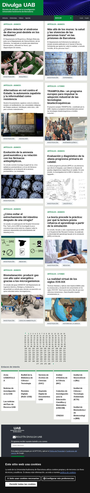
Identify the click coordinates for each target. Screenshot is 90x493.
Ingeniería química (70, 142)
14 (61, 334)
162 (53, 359)
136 (37, 355)
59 (28, 342)
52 (49, 340)
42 (62, 338)
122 (25, 353)
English (87, 18)
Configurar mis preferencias (60, 478)
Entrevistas (13, 18)
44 (25, 340)
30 (25, 338)
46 (31, 340)
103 (37, 348)
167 (29, 361)
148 (41, 357)
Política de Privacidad (56, 451)
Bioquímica (23, 77)
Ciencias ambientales (27, 321)
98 (62, 346)
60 (31, 342)
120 (60, 351)
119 (56, 351)
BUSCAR (58, 18)
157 (33, 359)
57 (65, 340)
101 (29, 348)
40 (55, 338)
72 (25, 344)
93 (46, 346)
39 (52, 338)
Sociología (23, 139)
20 (37, 336)
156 (29, 359)
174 (56, 361)
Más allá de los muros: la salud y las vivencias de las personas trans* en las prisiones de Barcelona (66, 34)
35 (40, 338)
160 (45, 359)
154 (64, 357)
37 (46, 338)
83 (59, 344)
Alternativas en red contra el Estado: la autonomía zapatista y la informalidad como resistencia (22, 95)
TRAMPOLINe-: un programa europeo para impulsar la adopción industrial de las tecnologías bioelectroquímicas (64, 97)
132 (64, 353)
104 (41, 348)
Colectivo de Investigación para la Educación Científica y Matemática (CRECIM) (62, 399)
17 (28, 336)
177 (37, 364)
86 (25, 346)
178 (41, 364)
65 (46, 342)
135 (33, 355)
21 (40, 336)
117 (49, 351)
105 (45, 348)
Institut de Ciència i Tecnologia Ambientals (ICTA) (79, 394)
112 (29, 351)
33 (34, 338)
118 (52, 351)
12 (55, 334)
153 (60, 357)
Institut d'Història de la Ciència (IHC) (61, 379)
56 (62, 340)
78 (43, 344)
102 (33, 348)
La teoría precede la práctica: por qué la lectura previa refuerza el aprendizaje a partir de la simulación (65, 221)
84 (62, 344)
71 (65, 342)
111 (25, 351)
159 (41, 359)
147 (37, 357)
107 (53, 348)
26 (55, 336)
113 (33, 351)
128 (49, 353)
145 (29, 357)
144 (25, 357)
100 (25, 348)
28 (62, 336)
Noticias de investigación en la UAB (9, 391)
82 (55, 344)
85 (65, 344)
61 (34, 342)
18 (31, 336)
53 (52, 340)
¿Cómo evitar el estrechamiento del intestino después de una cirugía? (21, 217)
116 (45, 351)
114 (37, 351)
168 (33, 361)
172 (49, 361)
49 (40, 340)
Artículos (5, 18)
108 (56, 348)
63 (40, 342)
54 (55, 340)
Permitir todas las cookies (22, 484)
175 (60, 361)
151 (53, 357)
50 (43, 340)
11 (52, 334)
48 (37, 340)
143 (64, 355)
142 (60, 355)
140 (53, 355)
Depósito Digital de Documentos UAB (44, 395)
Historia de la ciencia (71, 323)
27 (59, 336)
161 (49, 359)
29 (65, 336)
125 (37, 353)
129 (53, 353)
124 (33, 353)
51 (46, 340)
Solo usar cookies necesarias (24, 478)
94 (49, 346)
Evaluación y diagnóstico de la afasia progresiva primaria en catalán (65, 159)
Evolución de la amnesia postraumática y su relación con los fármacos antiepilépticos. (20, 157)
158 (37, 359)
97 (59, 346)
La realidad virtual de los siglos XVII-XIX (62, 280)
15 (64, 334)
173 (53, 361)
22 (43, 336)
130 (56, 353)
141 (56, 355)
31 (28, 338)
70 (62, 342)
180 (49, 364)
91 (40, 346)
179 (45, 364)
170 (41, 361)
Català (81, 18)
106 (49, 348)
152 (56, 357)
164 (60, 359)
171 (45, 361)
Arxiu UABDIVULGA (9, 378)
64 (43, 342)
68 (55, 342)
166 (25, 361)
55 (59, 340)
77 (40, 344)
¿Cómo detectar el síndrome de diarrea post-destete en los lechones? (21, 32)
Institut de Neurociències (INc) (79, 378)
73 (28, 344)
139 (49, 355)
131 (60, 353)
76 (37, 344)
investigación (9, 77)
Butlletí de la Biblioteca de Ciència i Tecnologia (27, 379)
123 (29, 353)
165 (64, 359)
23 (46, 336)
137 (41, 355)
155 (25, 359)
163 (56, 359)
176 (64, 361)
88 (31, 346)
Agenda (27, 18)
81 (52, 344)
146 (33, 357)
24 (49, 336)
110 (64, 348)
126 (41, 353)
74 (31, 344)
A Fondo (61, 86)
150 (49, 357)
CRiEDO (60, 416)
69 (59, 342)
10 (49, 334)
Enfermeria (67, 78)
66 (49, 342)
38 (49, 338)
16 (25, 336)
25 (52, 336)
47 (34, 340)
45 (28, 340)
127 (45, 353)
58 (25, 342)
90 (37, 346)
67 (52, 342)
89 (34, 346)
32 (31, 338)
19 (34, 336)
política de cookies (68, 472)
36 (43, 338)
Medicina (22, 262)
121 (64, 351)
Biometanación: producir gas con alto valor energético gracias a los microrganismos (21, 278)
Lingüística (67, 203)
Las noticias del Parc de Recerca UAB (10, 404)
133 (25, 355)
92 (43, 346)
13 (58, 334)
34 (37, 338)
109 (60, 348)
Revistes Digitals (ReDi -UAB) (26, 394)
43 (65, 338)
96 (55, 346)
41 (59, 338)
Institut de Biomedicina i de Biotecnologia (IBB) (80, 412)
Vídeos (21, 18)
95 (52, 346)
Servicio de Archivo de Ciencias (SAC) (44, 379)
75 (34, 344)
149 (45, 357)
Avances (17, 24)
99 (65, 346)
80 (49, 344)
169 (37, 361)
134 (29, 355)
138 (45, 355)
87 (28, 346)
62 (37, 342)
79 (46, 344)
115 (41, 351)
